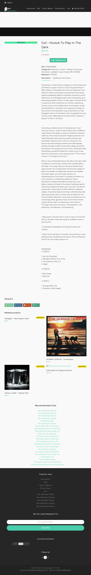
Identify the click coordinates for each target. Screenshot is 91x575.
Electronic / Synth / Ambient (62, 69)
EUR (26, 544)
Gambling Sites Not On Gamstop (47, 429)
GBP (15, 544)
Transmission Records (36, 570)
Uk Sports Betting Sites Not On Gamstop (47, 464)
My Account (45, 479)
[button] (9, 305)
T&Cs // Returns (45, 485)
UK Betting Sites (47, 421)
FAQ (45, 482)
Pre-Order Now (58, 60)
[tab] (46, 78)
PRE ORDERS (75, 72)
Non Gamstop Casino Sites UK (47, 431)
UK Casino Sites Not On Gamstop (47, 462)
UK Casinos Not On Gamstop (47, 452)
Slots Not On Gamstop (47, 434)
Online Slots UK (47, 457)
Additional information (62, 78)
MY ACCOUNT (79, 8)
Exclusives (78, 69)
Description (46, 78)
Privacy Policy (45, 488)
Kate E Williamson (64, 570)
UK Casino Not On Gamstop (47, 436)
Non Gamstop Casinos (47, 410)
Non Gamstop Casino (45, 494)
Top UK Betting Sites (47, 459)
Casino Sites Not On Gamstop (47, 426)
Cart (45, 491)
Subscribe (45, 528)
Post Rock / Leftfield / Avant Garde (55, 72)
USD (21, 544)
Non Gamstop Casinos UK (47, 441)
